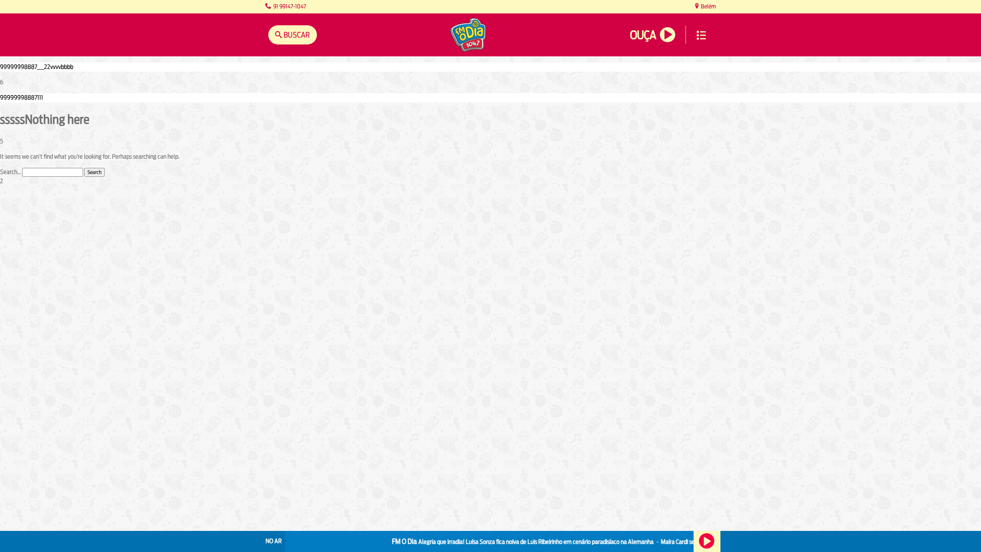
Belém (708, 6)
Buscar (296, 34)
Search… (10, 172)
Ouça (643, 35)
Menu (701, 35)
